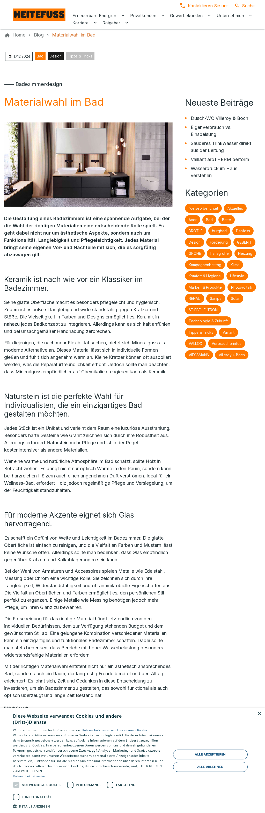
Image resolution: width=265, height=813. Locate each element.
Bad (40, 56)
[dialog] (132, 760)
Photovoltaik (241, 287)
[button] (90, 806)
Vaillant (228, 332)
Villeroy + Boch (232, 355)
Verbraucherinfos (226, 343)
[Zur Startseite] (39, 14)
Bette (226, 219)
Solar (235, 298)
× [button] (259, 714)
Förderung (219, 242)
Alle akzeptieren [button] (210, 754)
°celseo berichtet (203, 208)
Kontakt (143, 730)
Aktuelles (235, 208)
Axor (193, 219)
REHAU (195, 298)
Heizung (245, 253)
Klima (235, 265)
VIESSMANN (199, 355)
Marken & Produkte (205, 287)
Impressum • (127, 730)
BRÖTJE (196, 231)
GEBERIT (244, 242)
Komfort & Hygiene (205, 276)
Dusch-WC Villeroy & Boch (219, 118)
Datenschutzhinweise (29, 776)
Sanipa (216, 298)
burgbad (219, 231)
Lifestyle (237, 276)
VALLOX (195, 343)
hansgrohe (219, 253)
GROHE (195, 253)
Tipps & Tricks (80, 56)
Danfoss (243, 231)
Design (56, 56)
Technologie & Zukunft (208, 321)
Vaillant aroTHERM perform (220, 159)
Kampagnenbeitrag (205, 265)
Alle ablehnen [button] (210, 767)
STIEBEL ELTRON (203, 310)
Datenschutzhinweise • (99, 730)
